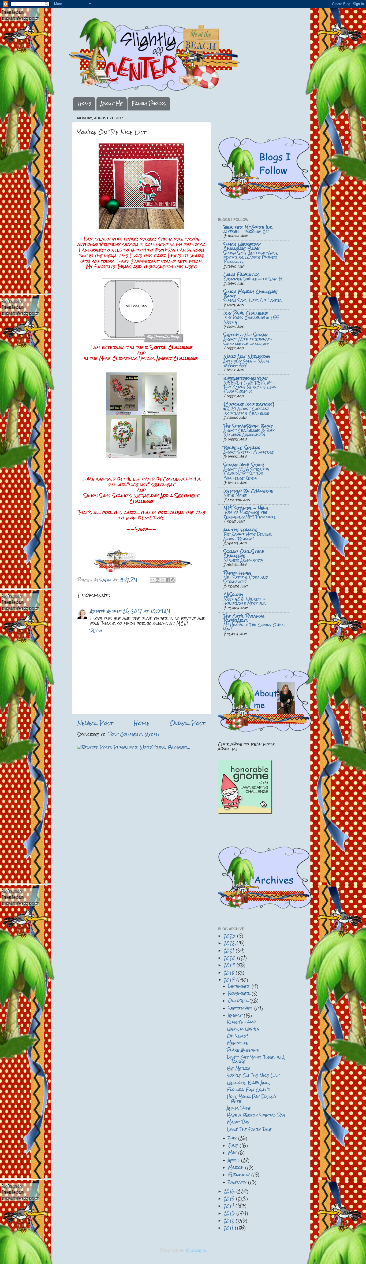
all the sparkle (240, 530)
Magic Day (238, 1122)
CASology (233, 594)
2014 (230, 1206)
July (233, 1138)
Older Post (188, 723)
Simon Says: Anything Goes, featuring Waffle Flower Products (250, 257)
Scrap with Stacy (243, 465)
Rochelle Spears (241, 447)
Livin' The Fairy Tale (249, 1129)
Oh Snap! (237, 1036)
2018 (230, 972)
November (240, 993)
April (234, 1160)
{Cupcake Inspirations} (249, 404)
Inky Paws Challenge (245, 313)
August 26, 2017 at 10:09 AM (138, 611)
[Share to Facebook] (167, 580)
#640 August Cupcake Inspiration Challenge (246, 411)
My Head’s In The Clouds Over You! (253, 627)
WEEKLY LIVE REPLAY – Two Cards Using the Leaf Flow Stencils (250, 387)
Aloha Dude (239, 1108)
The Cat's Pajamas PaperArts (244, 618)
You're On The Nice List (253, 1075)
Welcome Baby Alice (249, 1082)
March (236, 1167)
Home (84, 103)
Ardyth (98, 611)
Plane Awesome (243, 1050)
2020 (230, 957)
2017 (230, 979)
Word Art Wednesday (246, 356)
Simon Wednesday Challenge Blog (242, 246)
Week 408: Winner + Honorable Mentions (244, 601)
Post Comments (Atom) (133, 734)
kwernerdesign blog (245, 378)
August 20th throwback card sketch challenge (247, 341)
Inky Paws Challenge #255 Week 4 (251, 319)
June (234, 1145)
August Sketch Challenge (248, 452)
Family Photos (149, 103)
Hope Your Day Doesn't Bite (252, 1098)
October (238, 1000)
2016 (230, 1191)
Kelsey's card (241, 1022)
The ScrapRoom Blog (247, 426)
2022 (230, 943)
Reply (96, 630)
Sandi (106, 580)
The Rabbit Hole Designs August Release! (247, 536)
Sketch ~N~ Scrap (245, 335)
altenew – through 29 (245, 231)
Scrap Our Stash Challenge (243, 553)
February (239, 1174)
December (240, 986)
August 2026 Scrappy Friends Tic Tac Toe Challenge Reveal (246, 473)
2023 (230, 936)
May (233, 1152)
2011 (229, 1228)
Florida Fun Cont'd (248, 1089)
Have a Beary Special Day (256, 1115)
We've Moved (235, 495)
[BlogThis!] (157, 580)
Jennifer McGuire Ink (247, 227)
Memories (237, 1043)
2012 (230, 1220)
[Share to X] (162, 580)
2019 (230, 965)
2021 (230, 950)
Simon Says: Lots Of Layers (252, 300)
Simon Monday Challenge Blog (250, 293)
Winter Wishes (243, 1029)
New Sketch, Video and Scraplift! (245, 579)
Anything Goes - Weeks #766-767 (246, 363)
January (238, 1182)
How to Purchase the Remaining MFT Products (249, 514)
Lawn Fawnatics (241, 274)
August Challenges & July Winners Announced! (249, 432)
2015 (230, 1198)
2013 (230, 1213)
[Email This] (152, 580)
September (241, 1008)
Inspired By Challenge (248, 491)
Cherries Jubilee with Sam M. (253, 279)
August (236, 1015)
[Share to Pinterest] (172, 580)
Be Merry (238, 1068)
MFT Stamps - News (246, 508)
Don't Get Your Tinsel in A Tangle (256, 1059)
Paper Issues (237, 573)
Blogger (196, 1250)
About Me (111, 103)
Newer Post (95, 723)
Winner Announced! (243, 560)
